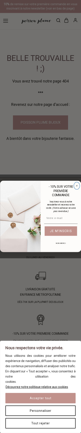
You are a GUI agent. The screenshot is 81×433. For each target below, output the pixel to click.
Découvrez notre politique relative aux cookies (37, 387)
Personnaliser (40, 410)
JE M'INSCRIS (61, 231)
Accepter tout (40, 398)
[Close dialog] (77, 186)
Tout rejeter (40, 423)
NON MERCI (61, 243)
